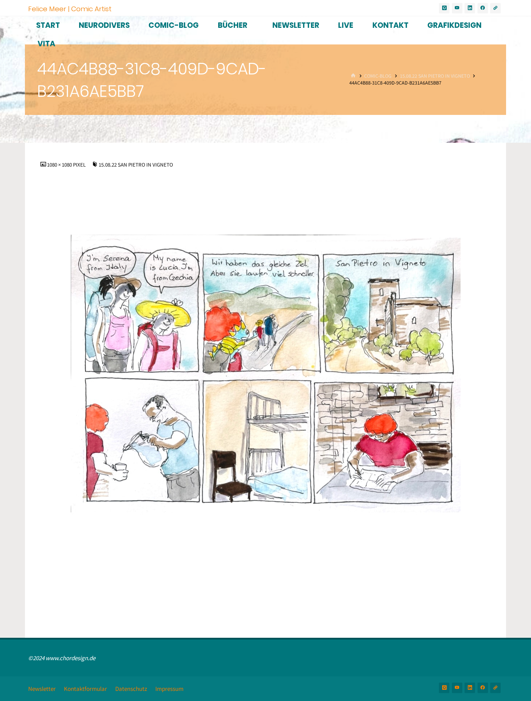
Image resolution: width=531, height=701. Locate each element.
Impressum (169, 689)
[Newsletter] (495, 8)
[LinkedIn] (470, 8)
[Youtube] (457, 8)
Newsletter (42, 689)
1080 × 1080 (60, 164)
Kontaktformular (85, 689)
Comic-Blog (378, 76)
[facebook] (483, 8)
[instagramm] (444, 8)
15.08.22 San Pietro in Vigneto (435, 76)
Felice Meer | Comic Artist (70, 8)
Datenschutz (131, 689)
